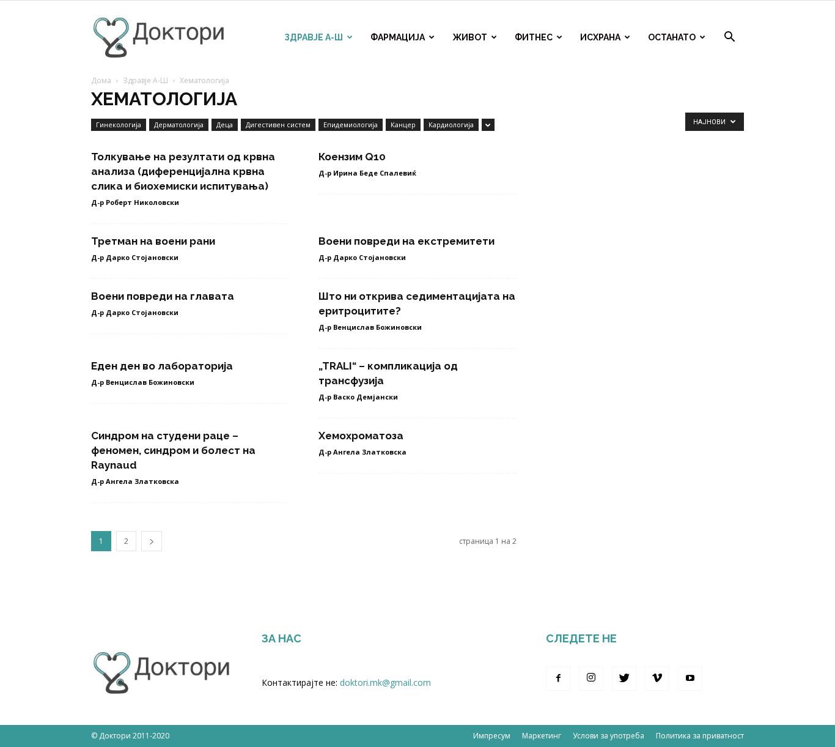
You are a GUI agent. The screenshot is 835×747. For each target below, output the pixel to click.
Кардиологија (451, 124)
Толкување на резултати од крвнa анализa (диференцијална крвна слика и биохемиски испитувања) (183, 171)
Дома (101, 80)
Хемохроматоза (360, 435)
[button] (729, 38)
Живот (469, 37)
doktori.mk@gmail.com (385, 682)
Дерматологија (179, 124)
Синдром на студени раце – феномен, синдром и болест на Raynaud (173, 450)
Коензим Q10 (352, 157)
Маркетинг (541, 735)
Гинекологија (118, 124)
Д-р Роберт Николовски (135, 202)
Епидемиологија (350, 124)
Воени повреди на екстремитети (406, 241)
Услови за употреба (608, 735)
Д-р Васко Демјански (358, 396)
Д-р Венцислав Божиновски (370, 327)
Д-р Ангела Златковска (135, 481)
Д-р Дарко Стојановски (134, 257)
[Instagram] (591, 678)
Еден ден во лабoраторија (162, 366)
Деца (224, 124)
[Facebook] (558, 678)
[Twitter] (624, 678)
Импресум (491, 735)
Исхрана (600, 37)
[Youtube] (690, 678)
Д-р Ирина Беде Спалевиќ (367, 172)
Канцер (403, 124)
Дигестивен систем (278, 124)
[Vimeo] (657, 678)
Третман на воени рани (153, 241)
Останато (672, 37)
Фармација (397, 37)
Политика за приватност (700, 735)
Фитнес (534, 37)
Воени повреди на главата (162, 296)
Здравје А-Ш (313, 37)
